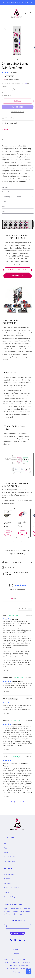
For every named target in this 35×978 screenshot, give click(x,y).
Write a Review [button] (18, 599)
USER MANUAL (17, 276)
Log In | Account (9, 861)
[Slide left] (13, 60)
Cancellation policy (25, 968)
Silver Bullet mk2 (9, 874)
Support (6, 848)
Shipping (4, 79)
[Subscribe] (29, 926)
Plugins (6, 892)
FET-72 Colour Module (8, 522)
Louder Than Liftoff (12, 960)
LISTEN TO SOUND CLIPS (17, 270)
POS (20, 960)
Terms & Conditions (10, 857)
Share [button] (6, 129)
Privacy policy (13, 965)
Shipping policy (23, 965)
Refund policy (15, 962)
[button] (4, 13)
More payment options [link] (17, 111)
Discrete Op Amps (10, 897)
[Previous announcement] (4, 3)
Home (6, 843)
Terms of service (25, 962)
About (6, 852)
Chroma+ (7, 879)
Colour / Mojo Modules (12, 888)
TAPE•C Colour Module (22, 522)
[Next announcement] (31, 3)
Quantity (4, 86)
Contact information (12, 968)
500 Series (7, 883)
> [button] (23, 802)
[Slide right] (22, 60)
